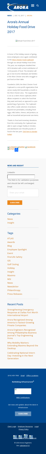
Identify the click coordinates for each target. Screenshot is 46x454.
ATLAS (10, 239)
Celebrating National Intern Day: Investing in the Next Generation (21, 356)
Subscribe (15, 203)
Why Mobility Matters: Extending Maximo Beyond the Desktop (22, 345)
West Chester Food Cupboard (23, 60)
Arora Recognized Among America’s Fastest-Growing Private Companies (20, 322)
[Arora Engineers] (18, 7)
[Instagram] (17, 438)
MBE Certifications (23, 397)
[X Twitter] (26, 438)
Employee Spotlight (17, 250)
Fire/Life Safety (14, 257)
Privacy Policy (23, 429)
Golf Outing (13, 264)
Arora (29, 15)
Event (10, 253)
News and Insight (15, 166)
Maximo (11, 276)
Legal (36, 426)
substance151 (25, 445)
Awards (11, 242)
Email (23, 375)
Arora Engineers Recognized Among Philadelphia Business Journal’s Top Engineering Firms (22, 334)
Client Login (12, 426)
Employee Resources (25, 426)
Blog (9, 246)
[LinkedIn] (22, 438)
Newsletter (13, 287)
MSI (9, 279)
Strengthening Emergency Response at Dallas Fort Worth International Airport (22, 312)
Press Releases (14, 294)
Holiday (11, 268)
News (10, 219)
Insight (10, 223)
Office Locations (32, 375)
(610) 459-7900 (13, 375)
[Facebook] (32, 438)
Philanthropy (13, 290)
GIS (8, 261)
